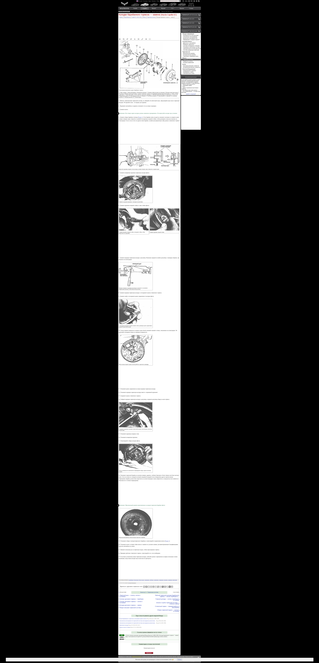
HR (168, 656)
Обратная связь (181, 656)
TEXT (122, 635)
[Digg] (170, 587)
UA (164, 656)
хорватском (156, 579)
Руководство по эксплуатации (190, 35)
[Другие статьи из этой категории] (138, 39)
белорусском (141, 579)
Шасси (184, 58)
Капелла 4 (146, 11)
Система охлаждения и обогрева (191, 45)
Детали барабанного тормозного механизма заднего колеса (139, 618)
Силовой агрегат (187, 41)
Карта (150, 1)
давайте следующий (191, 94)
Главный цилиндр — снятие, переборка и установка (167, 599)
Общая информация (188, 34)
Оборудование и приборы (189, 70)
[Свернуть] (199, 31)
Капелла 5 (156, 11)
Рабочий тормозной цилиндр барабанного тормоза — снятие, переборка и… (167, 596)
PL (171, 656)
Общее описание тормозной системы (130, 607)
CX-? (172, 8)
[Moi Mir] (153, 587)
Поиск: (158, 1)
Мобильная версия (136, 656)
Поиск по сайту (189, 656)
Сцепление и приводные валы (190, 56)
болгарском (136, 579)
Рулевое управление (188, 62)
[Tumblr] (165, 587)
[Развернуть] (199, 14)
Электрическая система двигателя (192, 48)
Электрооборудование (188, 69)
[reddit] (172, 587)
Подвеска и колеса (188, 61)
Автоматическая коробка (189, 54)
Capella (145, 8)
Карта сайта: (155, 656)
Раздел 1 (140, 117)
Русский (140, 1)
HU (175, 656)
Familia (135, 8)
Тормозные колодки (129, 625)
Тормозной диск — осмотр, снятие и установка (130, 596)
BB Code (122, 639)
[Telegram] (156, 587)
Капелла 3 (124, 11)
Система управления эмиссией (191, 50)
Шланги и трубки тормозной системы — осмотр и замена (167, 603)
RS (166, 656)
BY (163, 656)
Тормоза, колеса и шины (130, 627)
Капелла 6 (167, 11)
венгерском (175, 579)
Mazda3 (154, 8)
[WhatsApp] (160, 587)
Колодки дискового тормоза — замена (130, 605)
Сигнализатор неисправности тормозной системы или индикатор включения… (142, 620)
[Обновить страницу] (123, 39)
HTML (121, 637)
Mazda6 (163, 8)
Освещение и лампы (188, 72)
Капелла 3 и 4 (136, 11)
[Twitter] (149, 587)
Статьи (191, 8)
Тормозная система (188, 59)
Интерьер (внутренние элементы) (191, 67)
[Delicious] (167, 587)
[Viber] (158, 587)
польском (165, 579)
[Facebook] (146, 587)
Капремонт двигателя (188, 44)
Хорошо (180, 659)
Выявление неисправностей (190, 38)
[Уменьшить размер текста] (127, 39)
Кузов (184, 64)
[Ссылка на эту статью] (142, 39)
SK (173, 656)
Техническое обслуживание (190, 36)
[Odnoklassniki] (151, 587)
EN (159, 656)
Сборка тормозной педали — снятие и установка (168, 610)
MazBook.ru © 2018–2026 (125, 656)
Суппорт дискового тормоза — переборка (131, 599)
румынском (161, 579)
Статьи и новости (146, 656)
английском (131, 579)
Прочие (182, 8)
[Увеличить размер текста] (131, 39)
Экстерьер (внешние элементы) (191, 65)
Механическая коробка (189, 53)
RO (170, 656)
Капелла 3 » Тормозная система (149, 592)
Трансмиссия (186, 51)
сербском (151, 579)
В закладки (145, 1)
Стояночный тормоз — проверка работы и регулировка (167, 607)
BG (161, 656)
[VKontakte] (144, 587)
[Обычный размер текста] (135, 39)
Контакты (154, 1)
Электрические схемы (188, 73)
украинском (146, 579)
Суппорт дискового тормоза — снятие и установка (131, 602)
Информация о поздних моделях (191, 39)
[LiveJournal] (163, 587)
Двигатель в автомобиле (189, 43)
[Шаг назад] (120, 39)
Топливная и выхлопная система (191, 47)
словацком (170, 579)
